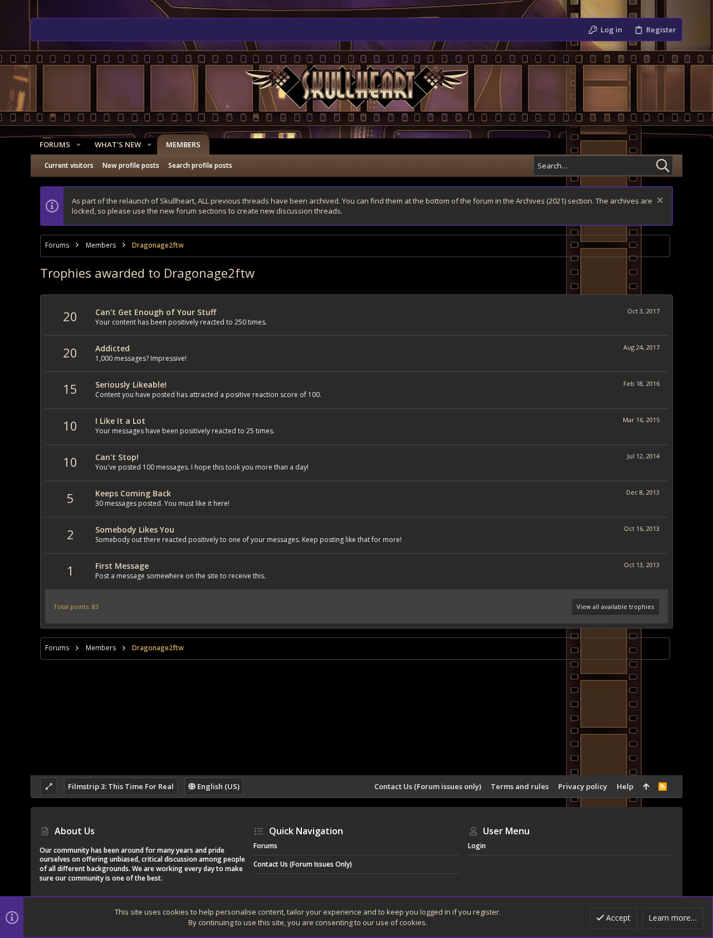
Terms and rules (520, 786)
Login (477, 845)
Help (625, 786)
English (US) (218, 786)
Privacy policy (582, 786)
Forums (265, 845)
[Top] (645, 786)
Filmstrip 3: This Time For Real (121, 786)
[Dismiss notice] (658, 201)
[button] (78, 145)
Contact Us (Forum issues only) (427, 786)
